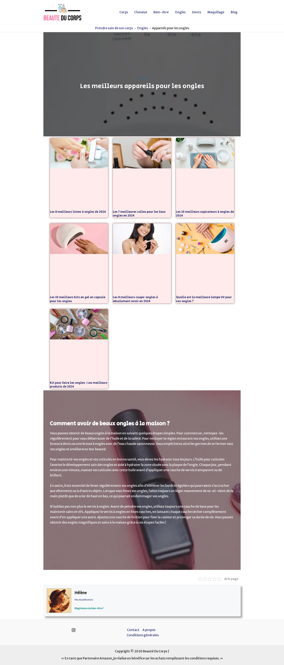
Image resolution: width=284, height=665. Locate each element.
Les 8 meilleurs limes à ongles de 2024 (78, 212)
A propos (148, 630)
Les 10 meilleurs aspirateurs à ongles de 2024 (205, 214)
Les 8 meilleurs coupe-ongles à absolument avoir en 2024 (135, 299)
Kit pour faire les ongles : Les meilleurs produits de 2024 (78, 385)
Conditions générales (143, 635)
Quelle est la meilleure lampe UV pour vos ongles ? (204, 299)
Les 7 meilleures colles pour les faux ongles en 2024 (139, 214)
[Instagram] (73, 630)
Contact (133, 630)
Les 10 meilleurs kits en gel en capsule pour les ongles (77, 299)
